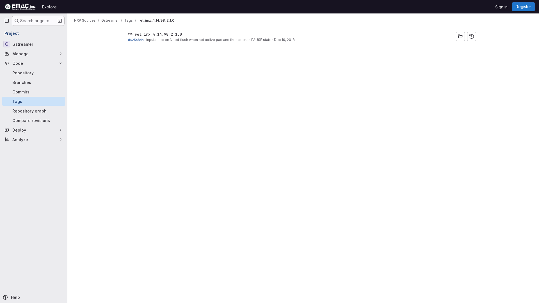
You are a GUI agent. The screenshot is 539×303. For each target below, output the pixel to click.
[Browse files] (460, 36)
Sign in (501, 6)
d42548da (136, 40)
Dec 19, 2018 (284, 40)
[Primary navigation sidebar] (6, 20)
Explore (49, 6)
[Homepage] (20, 6)
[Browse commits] (471, 36)
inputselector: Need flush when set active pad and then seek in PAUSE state (208, 40)
